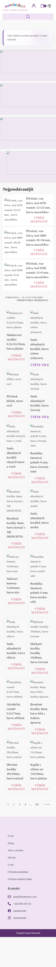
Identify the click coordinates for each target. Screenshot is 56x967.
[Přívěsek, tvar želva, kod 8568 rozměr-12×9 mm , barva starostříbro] (13, 275)
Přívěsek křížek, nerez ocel (15, 401)
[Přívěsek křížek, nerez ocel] (16, 381)
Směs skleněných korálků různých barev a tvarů (16, 457)
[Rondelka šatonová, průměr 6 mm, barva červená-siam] (39, 436)
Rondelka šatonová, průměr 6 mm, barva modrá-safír (39, 592)
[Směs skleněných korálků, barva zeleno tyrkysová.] (39, 323)
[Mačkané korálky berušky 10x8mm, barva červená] (39, 629)
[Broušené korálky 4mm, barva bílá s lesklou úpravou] (39, 689)
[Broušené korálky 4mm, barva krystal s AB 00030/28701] (16, 501)
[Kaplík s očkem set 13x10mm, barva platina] (39, 749)
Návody (12, 857)
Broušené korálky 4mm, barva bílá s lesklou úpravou (39, 713)
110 (37, 804)
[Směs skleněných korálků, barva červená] (39, 381)
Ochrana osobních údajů (20, 879)
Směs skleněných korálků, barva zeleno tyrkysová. (39, 349)
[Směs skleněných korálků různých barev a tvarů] (16, 433)
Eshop (11, 843)
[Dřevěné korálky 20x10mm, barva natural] (16, 749)
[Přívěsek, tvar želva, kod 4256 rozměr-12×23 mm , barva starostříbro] (13, 210)
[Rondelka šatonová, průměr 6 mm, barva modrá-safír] (39, 566)
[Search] (28, 16)
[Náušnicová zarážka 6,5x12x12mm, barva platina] (16, 320)
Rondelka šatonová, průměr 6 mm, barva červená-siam (39, 462)
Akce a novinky (15, 850)
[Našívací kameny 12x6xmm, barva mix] (16, 564)
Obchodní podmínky (18, 872)
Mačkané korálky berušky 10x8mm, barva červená (39, 653)
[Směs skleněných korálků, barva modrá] (39, 498)
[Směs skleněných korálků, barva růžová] (16, 629)
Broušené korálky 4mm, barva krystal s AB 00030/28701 (16, 527)
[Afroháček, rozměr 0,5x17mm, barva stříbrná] (16, 689)
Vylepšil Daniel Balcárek (28, 933)
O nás (11, 864)
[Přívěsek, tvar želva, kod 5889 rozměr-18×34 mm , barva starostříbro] (13, 243)
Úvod (10, 836)
